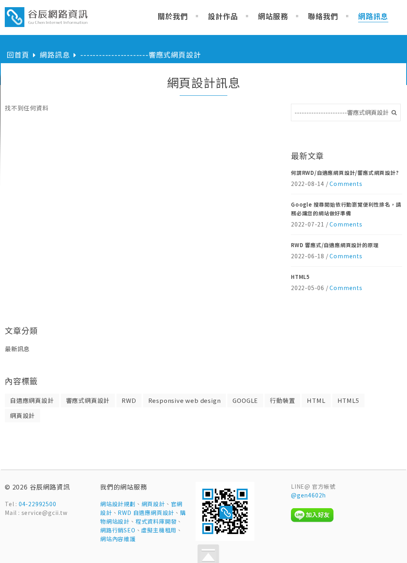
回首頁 (18, 54)
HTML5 (300, 277)
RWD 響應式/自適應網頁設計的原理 (334, 245)
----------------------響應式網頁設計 (140, 54)
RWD (129, 400)
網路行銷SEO (118, 530)
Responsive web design (184, 400)
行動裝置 (282, 400)
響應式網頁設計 (88, 400)
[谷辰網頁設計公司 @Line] (312, 520)
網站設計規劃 (118, 504)
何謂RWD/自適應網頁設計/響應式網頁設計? (345, 172)
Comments (345, 184)
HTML (316, 400)
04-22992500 (37, 504)
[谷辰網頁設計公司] (46, 22)
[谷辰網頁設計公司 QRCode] (225, 538)
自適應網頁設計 (32, 400)
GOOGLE (245, 400)
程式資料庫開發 (156, 521)
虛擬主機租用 (158, 530)
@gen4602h (308, 495)
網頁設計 (22, 415)
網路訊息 (55, 54)
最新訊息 (17, 348)
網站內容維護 (118, 539)
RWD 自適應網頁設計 (146, 513)
